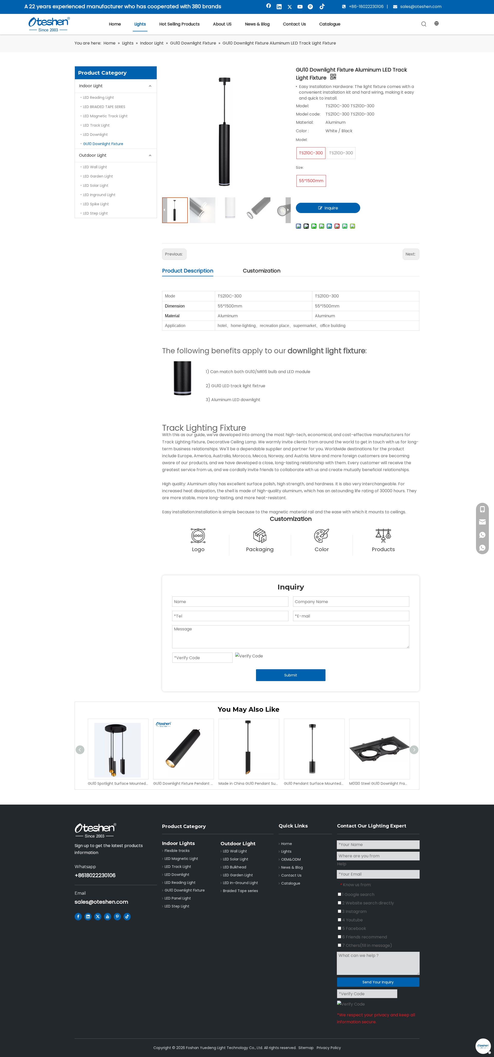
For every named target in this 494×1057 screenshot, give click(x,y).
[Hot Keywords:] (424, 24)
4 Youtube (352, 920)
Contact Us (291, 875)
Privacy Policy (329, 1047)
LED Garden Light (98, 176)
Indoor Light (91, 86)
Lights (286, 851)
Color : (302, 131)
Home (286, 843)
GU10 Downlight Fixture (103, 143)
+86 (79, 875)
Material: (304, 122)
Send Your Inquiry (378, 982)
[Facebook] (268, 7)
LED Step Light (95, 213)
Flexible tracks (177, 850)
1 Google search (357, 894)
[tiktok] (321, 7)
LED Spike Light (96, 204)
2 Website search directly (367, 903)
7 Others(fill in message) (366, 945)
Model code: (308, 114)
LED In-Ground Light (240, 882)
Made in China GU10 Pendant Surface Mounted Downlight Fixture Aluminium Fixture (247, 783)
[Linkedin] (279, 7)
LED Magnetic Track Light (105, 116)
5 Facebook (353, 928)
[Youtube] (300, 7)
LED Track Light (96, 125)
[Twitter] (290, 7)
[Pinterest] (311, 7)
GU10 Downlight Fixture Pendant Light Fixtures (182, 783)
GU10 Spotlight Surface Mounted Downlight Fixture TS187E (116, 783)
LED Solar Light (95, 185)
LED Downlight (95, 134)
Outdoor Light (93, 155)
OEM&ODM (291, 859)
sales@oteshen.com (420, 7)
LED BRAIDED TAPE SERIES (104, 106)
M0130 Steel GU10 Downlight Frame (378, 783)
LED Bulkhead (234, 867)
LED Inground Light (99, 194)
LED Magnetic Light (181, 858)
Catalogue (290, 883)
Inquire (331, 208)
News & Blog (292, 867)
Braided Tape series (240, 890)
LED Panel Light (178, 898)
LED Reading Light (98, 97)
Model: (302, 106)
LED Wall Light (95, 167)
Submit (290, 675)
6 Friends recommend (364, 937)
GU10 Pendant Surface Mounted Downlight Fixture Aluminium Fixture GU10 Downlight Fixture (313, 783)
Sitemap (306, 1047)
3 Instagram (354, 911)
